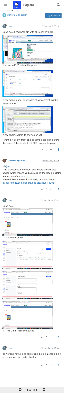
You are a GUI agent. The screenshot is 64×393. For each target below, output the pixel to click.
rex (10, 26)
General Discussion (17, 14)
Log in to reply (53, 15)
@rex (8, 166)
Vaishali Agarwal (17, 160)
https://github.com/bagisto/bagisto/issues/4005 (28, 182)
